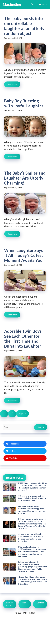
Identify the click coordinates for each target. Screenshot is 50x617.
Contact (40, 603)
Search (41, 427)
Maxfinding (12, 4)
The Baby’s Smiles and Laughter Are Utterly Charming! (25, 177)
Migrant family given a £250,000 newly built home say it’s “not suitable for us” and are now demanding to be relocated (32, 551)
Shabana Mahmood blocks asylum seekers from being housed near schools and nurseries (30, 537)
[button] (32, 4)
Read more (12, 84)
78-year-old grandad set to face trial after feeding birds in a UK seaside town (32, 498)
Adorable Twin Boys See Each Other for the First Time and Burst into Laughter (23, 338)
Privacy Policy (9, 604)
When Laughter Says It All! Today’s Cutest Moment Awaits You (23, 255)
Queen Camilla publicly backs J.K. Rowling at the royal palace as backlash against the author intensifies (32, 580)
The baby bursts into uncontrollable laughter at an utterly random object (24, 26)
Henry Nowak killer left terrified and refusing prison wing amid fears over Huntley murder (31, 509)
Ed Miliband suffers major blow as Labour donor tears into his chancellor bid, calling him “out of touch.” (32, 486)
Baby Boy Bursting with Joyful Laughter (23, 103)
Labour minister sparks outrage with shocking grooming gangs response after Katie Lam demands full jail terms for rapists (32, 566)
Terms (25, 603)
